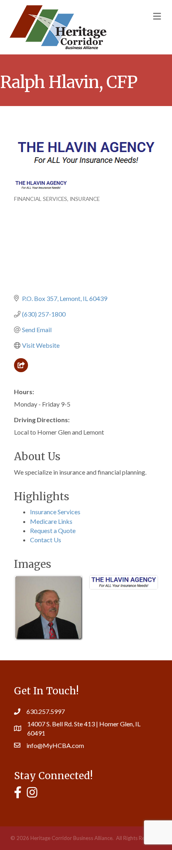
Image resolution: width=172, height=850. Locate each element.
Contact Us (45, 539)
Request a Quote (53, 530)
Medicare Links (51, 521)
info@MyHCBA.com (55, 745)
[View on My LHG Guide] (21, 369)
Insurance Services (55, 511)
